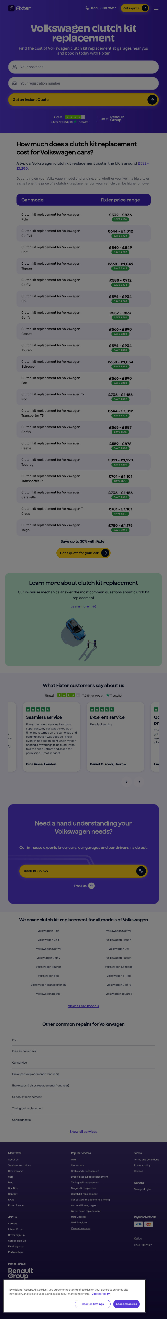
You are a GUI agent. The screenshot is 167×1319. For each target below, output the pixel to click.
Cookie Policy (101, 1293)
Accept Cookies (126, 1304)
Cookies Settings (93, 1304)
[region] (74, 1296)
